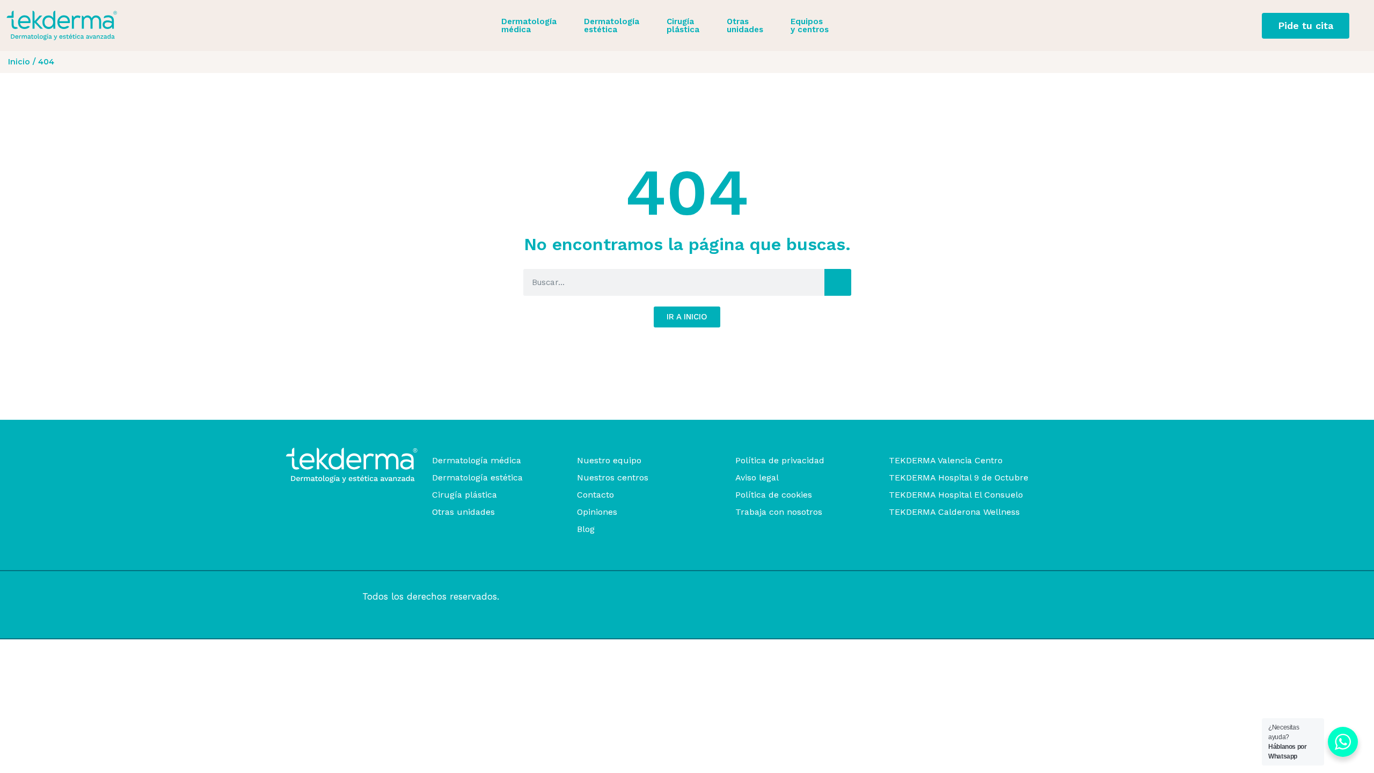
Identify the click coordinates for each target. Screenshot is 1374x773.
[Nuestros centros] (658, 477)
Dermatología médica (529, 25)
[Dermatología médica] (507, 460)
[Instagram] (304, 596)
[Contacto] (658, 495)
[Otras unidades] (507, 512)
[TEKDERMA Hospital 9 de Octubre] (985, 477)
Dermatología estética (611, 25)
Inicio (19, 62)
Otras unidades (745, 25)
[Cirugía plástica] (507, 495)
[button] (534, 25)
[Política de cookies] (815, 495)
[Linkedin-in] (342, 596)
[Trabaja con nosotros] (815, 512)
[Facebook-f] (323, 596)
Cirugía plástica (683, 25)
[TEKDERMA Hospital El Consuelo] (985, 495)
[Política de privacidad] (815, 460)
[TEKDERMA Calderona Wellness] (985, 512)
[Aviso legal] (815, 477)
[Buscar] (837, 282)
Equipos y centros (810, 25)
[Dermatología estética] (507, 477)
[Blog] (658, 529)
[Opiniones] (658, 512)
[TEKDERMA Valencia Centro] (985, 460)
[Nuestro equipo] (658, 460)
